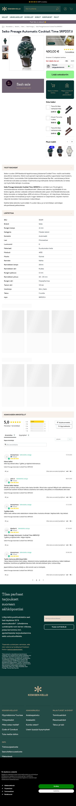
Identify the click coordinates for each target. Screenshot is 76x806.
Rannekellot (9, 26)
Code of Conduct (10, 729)
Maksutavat (7, 756)
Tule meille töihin (10, 734)
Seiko (22, 26)
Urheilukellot (16, 17)
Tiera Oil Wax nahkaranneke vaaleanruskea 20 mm (57, 129)
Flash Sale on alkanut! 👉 (38, 22)
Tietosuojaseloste (10, 747)
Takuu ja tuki (58, 725)
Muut (56, 17)
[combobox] (42, 9)
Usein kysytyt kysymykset (38, 729)
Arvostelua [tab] (8, 435)
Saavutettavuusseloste (12, 752)
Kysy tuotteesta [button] (65, 426)
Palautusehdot (59, 720)
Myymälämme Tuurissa (12, 715)
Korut (38, 17)
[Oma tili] (65, 8)
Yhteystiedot (8, 720)
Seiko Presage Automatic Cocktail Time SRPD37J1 (49, 26)
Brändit (17, 26)
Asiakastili (30, 720)
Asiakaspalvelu (32, 715)
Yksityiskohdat (11, 168)
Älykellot (28, 17)
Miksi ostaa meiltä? (10, 725)
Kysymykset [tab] (23, 435)
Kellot (5, 17)
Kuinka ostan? (32, 725)
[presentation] (47, 64)
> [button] (43, 580)
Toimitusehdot (59, 715)
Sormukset (47, 17)
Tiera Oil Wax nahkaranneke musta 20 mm (56, 108)
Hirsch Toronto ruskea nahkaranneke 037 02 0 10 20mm (57, 118)
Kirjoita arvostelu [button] (64, 422)
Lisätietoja (9, 213)
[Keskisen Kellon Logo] (11, 9)
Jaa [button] (7, 471)
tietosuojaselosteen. (15, 650)
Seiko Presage (30, 26)
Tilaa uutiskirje (59, 627)
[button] (67, 471)
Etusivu (3, 26)
